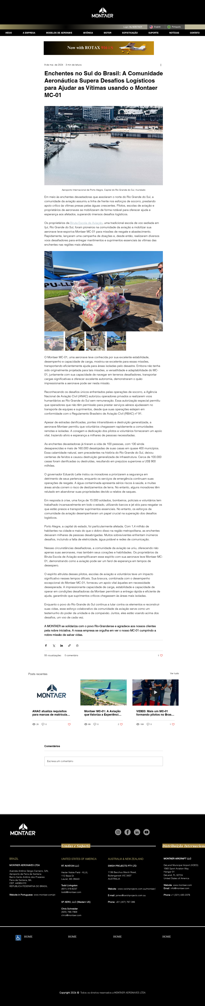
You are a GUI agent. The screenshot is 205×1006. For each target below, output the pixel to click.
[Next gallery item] (159, 291)
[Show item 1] (54, 341)
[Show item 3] (95, 341)
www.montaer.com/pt (44, 894)
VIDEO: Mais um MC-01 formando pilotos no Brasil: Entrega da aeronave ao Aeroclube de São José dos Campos (155, 712)
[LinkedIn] (137, 832)
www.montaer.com (182, 885)
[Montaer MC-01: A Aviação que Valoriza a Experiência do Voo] (103, 692)
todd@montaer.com (71, 892)
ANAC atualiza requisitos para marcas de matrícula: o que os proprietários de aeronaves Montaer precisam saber (51, 712)
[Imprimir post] (77, 645)
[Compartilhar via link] (69, 645)
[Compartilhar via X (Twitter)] (53, 645)
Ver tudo (174, 673)
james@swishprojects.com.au (131, 895)
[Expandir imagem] (103, 291)
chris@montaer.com (71, 915)
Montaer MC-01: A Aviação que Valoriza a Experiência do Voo (102, 712)
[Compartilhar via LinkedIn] (61, 645)
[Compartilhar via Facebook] (45, 645)
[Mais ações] (161, 65)
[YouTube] (146, 832)
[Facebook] (127, 832)
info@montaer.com (180, 888)
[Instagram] (118, 832)
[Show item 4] (116, 341)
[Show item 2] (74, 341)
